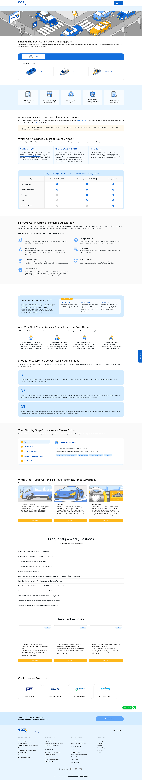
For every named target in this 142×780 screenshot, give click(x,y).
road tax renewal (81, 121)
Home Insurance (76, 747)
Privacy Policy (84, 776)
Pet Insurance (74, 759)
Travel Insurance (76, 738)
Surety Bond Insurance (24, 757)
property (37, 122)
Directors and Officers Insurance (27, 750)
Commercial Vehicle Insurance (53, 752)
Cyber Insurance (22, 755)
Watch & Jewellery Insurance (79, 754)
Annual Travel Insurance (77, 741)
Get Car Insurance (29, 63)
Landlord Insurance (76, 750)
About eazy (100, 738)
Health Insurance (50, 738)
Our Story (100, 741)
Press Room (100, 750)
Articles (94, 3)
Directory (83, 3)
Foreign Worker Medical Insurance (54, 743)
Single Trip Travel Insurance (78, 743)
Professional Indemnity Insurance (27, 748)
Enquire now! (109, 719)
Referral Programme (103, 748)
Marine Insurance (22, 752)
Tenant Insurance (75, 752)
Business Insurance (24, 738)
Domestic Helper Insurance (78, 757)
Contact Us (105, 3)
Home (19, 9)
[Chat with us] (134, 708)
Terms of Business (73, 776)
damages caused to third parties (30, 156)
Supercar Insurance (50, 754)
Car (36, 57)
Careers (99, 745)
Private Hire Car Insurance (52, 759)
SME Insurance (75, 762)
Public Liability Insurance (24, 741)
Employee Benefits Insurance (52, 741)
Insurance (72, 3)
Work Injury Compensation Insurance (28, 745)
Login (119, 3)
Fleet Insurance (49, 761)
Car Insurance (49, 749)
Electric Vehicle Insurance (51, 757)
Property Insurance (23, 743)
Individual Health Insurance (52, 745)
